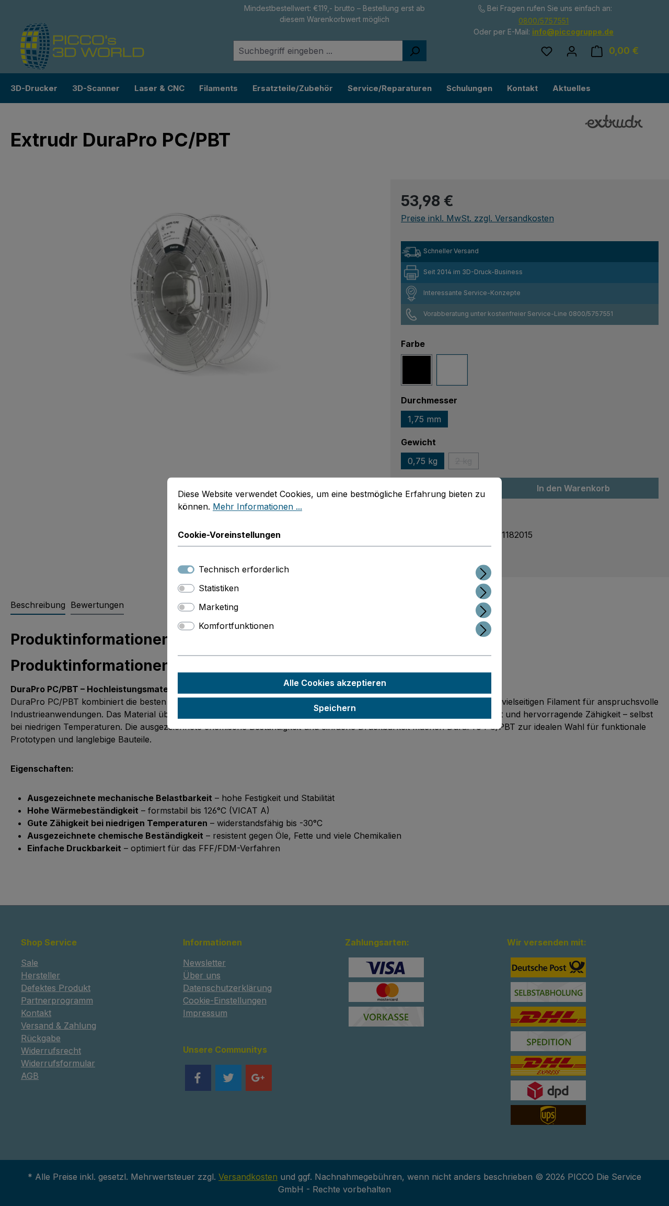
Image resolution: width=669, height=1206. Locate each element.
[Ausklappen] (483, 570)
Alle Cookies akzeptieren (334, 683)
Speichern (335, 708)
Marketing (218, 607)
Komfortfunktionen (236, 626)
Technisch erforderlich (244, 569)
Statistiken (219, 588)
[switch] (186, 588)
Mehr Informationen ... (257, 506)
